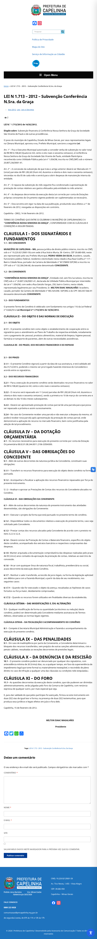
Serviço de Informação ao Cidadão (48, 54)
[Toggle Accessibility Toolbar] (90, 932)
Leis (18, 109)
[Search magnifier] (62, 31)
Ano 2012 (12, 109)
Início (6, 86)
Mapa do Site (38, 47)
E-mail (8, 820)
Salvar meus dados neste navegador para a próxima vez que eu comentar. (42, 849)
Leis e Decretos (27, 109)
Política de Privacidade (43, 39)
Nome (7, 807)
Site (5, 833)
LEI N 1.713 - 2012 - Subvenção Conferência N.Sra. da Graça (51, 748)
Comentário (11, 772)
